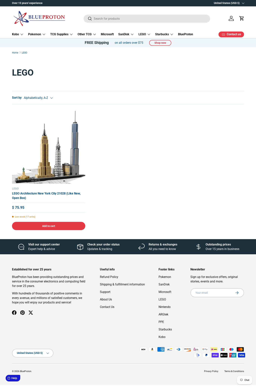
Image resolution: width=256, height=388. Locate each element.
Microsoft (107, 34)
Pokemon (34, 34)
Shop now (160, 42)
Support (105, 292)
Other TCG (85, 34)
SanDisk (123, 34)
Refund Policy (109, 277)
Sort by (17, 97)
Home (15, 53)
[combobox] (147, 18)
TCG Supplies (59, 34)
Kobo (15, 34)
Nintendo (165, 307)
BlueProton (185, 34)
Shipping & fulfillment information (122, 284)
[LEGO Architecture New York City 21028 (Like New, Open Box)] (48, 146)
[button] (242, 18)
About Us (106, 299)
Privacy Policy (211, 371)
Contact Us (107, 307)
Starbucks (162, 34)
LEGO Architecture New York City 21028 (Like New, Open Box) (46, 196)
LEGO (142, 34)
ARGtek (163, 314)
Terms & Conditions (234, 371)
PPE (161, 322)
